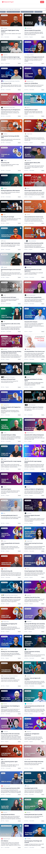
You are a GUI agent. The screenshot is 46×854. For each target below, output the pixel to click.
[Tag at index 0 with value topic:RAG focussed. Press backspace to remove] (4, 11)
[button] (21, 15)
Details (19, 37)
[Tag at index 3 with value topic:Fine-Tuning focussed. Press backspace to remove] (41, 11)
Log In (42, 1)
